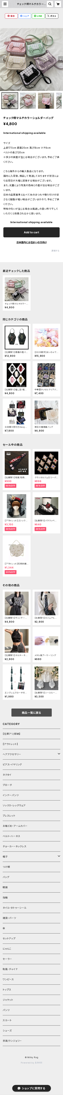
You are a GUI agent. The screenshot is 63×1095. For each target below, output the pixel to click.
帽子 (5, 856)
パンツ (6, 1010)
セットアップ (9, 938)
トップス (7, 989)
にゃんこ (7, 948)
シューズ (7, 1030)
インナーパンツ (11, 795)
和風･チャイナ (10, 969)
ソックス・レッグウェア (14, 805)
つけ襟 (6, 866)
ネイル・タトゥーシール (15, 907)
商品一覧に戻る (31, 712)
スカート (7, 1020)
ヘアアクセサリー (12, 754)
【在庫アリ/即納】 (11, 733)
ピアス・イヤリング (12, 764)
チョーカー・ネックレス (15, 846)
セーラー (7, 958)
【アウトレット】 (10, 744)
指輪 (5, 897)
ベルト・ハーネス (11, 836)
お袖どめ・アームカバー (15, 825)
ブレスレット (9, 815)
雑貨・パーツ (9, 918)
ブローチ (7, 785)
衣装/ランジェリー (12, 1040)
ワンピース (8, 979)
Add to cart (31, 232)
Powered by (28, 1062)
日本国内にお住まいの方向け (31, 242)
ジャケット (8, 999)
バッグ (6, 877)
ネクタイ (7, 774)
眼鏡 (5, 887)
